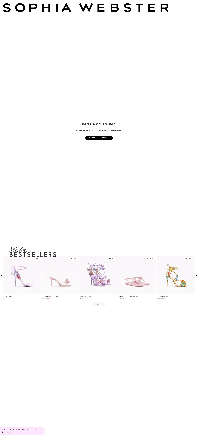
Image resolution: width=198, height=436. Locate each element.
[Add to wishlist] (38, 258)
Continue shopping (99, 138)
